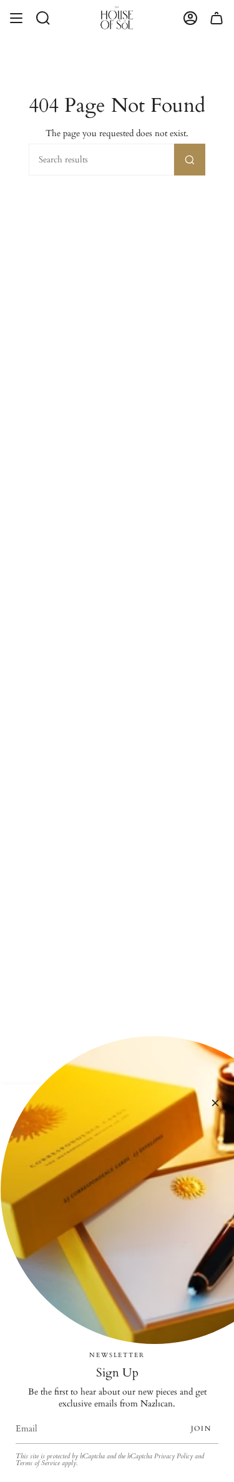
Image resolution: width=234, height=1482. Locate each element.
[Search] (189, 159)
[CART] (216, 18)
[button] (43, 18)
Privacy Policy (173, 1456)
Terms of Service (38, 1463)
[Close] (215, 1103)
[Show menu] (16, 18)
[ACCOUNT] (190, 18)
